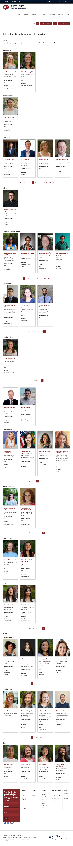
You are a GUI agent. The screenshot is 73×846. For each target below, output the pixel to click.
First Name (7, 800)
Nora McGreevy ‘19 (10, 560)
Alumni (33, 795)
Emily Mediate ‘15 (44, 451)
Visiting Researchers (56, 795)
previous (24, 182)
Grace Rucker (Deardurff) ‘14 (26, 508)
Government (51, 42)
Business (16, 42)
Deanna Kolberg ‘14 (62, 659)
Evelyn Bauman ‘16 (10, 72)
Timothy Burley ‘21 (10, 764)
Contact (24, 795)
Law (69, 42)
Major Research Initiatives (45, 793)
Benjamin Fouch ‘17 (10, 159)
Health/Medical (58, 42)
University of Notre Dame (16, 835)
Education (35, 42)
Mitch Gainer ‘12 (26, 159)
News (65, 796)
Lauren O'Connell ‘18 (9, 508)
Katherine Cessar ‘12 (45, 711)
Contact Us (27, 839)
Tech (22, 43)
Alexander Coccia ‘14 (62, 711)
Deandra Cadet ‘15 (9, 659)
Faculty (43, 799)
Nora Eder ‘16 (25, 764)
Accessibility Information (8, 840)
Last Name (7, 806)
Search (68, 15)
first (20, 182)
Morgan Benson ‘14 (62, 253)
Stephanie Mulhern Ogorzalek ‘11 (62, 451)
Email (5, 812)
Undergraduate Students (45, 806)
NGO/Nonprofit (10, 43)
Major (55, 23)
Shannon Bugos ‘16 (27, 711)
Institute (24, 793)
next (50, 182)
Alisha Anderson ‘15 (45, 253)
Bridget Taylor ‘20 (9, 359)
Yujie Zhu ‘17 (25, 605)
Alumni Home (66, 23)
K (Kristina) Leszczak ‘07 (8, 451)
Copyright (5, 835)
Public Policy (18, 43)
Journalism (64, 42)
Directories (35, 793)
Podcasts (66, 798)
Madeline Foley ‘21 (27, 72)
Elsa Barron (7, 711)
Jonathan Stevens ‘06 (9, 305)
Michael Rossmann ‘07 (10, 210)
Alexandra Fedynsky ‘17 (27, 659)
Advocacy (5, 42)
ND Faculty (54, 793)
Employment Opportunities (25, 805)
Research (33, 14)
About (19, 14)
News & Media (61, 14)
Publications (44, 797)
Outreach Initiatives (24, 799)
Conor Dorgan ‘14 (26, 407)
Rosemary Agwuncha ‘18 (27, 253)
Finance (46, 42)
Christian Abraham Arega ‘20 (10, 253)
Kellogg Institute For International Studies (12, 837)
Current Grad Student (27, 42)
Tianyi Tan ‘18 (8, 605)
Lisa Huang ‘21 (43, 764)
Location (43, 23)
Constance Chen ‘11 (10, 117)
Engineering (41, 42)
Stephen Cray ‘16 (9, 407)
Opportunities (43, 14)
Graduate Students (44, 802)
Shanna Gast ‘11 (44, 159)
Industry (49, 23)
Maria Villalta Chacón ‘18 (60, 765)
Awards (23, 802)
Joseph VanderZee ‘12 (44, 305)
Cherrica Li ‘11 (25, 451)
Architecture (11, 42)
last (53, 182)
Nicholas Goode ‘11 (62, 159)
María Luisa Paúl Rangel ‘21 (26, 560)
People (26, 14)
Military (5, 43)
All (37, 23)
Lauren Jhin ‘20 (43, 659)
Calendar (52, 14)
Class (59, 23)
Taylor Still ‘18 (25, 305)
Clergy (20, 42)
